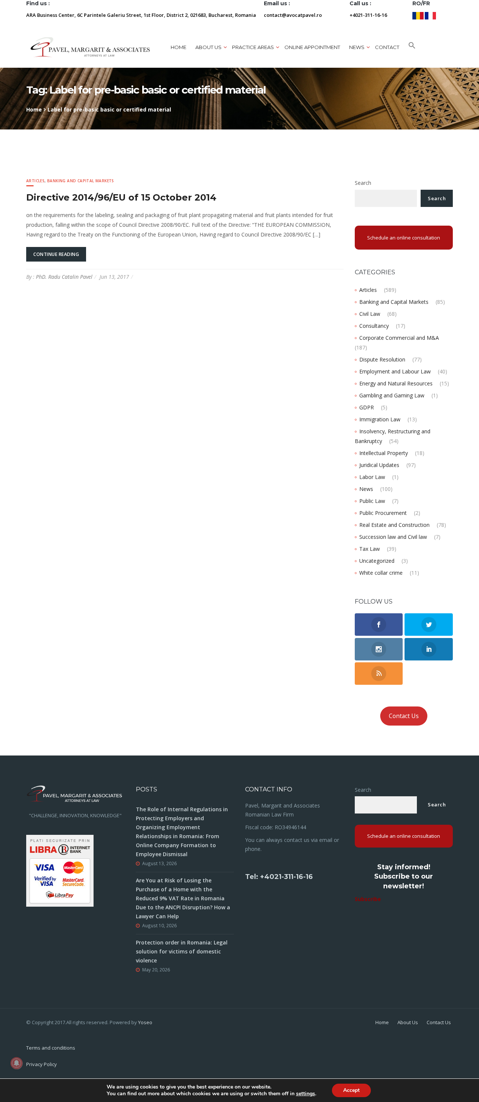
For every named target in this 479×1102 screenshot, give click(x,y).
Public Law (372, 500)
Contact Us (404, 716)
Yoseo (145, 1022)
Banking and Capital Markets (80, 180)
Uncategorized (376, 560)
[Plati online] (60, 869)
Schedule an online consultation (403, 237)
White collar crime (381, 572)
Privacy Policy (41, 1064)
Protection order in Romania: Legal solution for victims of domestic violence (182, 951)
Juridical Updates (379, 464)
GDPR (366, 407)
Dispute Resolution (382, 359)
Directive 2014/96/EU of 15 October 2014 (121, 197)
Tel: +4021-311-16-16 (279, 877)
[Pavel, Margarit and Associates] (90, 47)
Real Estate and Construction (394, 524)
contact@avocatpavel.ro (293, 15)
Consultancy (374, 325)
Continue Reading (56, 254)
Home (178, 47)
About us (208, 47)
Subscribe (368, 899)
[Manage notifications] (16, 1063)
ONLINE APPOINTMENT (312, 47)
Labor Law (372, 476)
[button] (412, 47)
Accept (351, 1090)
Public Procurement (383, 512)
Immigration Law (379, 419)
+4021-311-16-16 (368, 15)
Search (363, 182)
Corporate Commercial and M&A (399, 337)
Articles (35, 180)
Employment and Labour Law (395, 371)
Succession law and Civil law (393, 536)
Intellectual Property (383, 453)
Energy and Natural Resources (396, 383)
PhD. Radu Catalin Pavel (64, 276)
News (366, 488)
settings (305, 1093)
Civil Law (369, 313)
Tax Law (369, 548)
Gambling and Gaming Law (391, 395)
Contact (387, 47)
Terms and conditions (50, 1047)
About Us (407, 1022)
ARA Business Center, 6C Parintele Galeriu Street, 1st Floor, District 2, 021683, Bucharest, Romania (141, 15)
